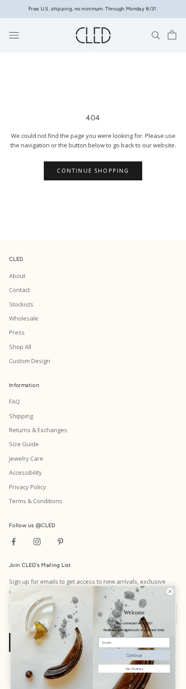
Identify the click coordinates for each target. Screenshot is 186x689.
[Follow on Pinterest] (60, 541)
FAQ (14, 401)
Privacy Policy (27, 487)
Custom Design (29, 361)
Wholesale (23, 318)
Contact (19, 290)
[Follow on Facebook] (13, 541)
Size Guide (24, 444)
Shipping (21, 416)
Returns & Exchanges (38, 430)
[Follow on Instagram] (37, 541)
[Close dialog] (169, 591)
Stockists (21, 304)
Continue (134, 654)
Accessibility (25, 472)
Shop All (20, 347)
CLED (48, 525)
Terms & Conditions (35, 501)
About (17, 276)
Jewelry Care (26, 458)
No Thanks (134, 668)
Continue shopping (93, 171)
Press (17, 332)
